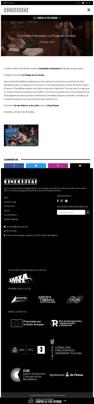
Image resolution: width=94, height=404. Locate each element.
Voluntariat (10, 215)
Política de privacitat (44, 395)
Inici (6, 198)
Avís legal (32, 395)
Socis (6, 211)
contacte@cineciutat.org (17, 227)
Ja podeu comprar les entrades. (19, 112)
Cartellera (10, 202)
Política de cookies (58, 395)
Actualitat (9, 206)
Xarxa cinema (11, 219)
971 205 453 (10, 3)
